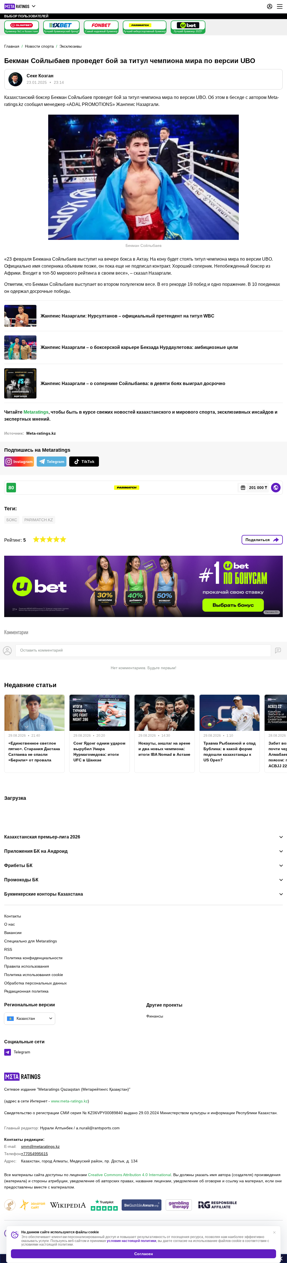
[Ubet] (188, 25)
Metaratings (36, 412)
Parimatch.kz (38, 520)
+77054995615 (34, 1153)
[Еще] (280, 6)
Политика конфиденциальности (33, 958)
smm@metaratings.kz (40, 1146)
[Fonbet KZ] (101, 25)
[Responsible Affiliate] (217, 1205)
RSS (8, 949)
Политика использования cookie (33, 974)
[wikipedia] (68, 1205)
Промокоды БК (21, 880)
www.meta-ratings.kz (69, 1101)
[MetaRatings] (22, 1076)
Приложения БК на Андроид (36, 851)
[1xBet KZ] (60, 25)
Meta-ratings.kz (41, 433)
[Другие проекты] (20, 6)
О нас (9, 924)
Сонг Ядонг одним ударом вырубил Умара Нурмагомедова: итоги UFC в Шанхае (99, 751)
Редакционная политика (26, 991)
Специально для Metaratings (30, 941)
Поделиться (258, 539)
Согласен (143, 1254)
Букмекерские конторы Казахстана (43, 894)
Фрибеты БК (18, 865)
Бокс (11, 520)
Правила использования (26, 966)
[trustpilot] (104, 1205)
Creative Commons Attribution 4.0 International (129, 1174)
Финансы (154, 1016)
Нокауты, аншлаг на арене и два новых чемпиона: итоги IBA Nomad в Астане (164, 749)
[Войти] (269, 6)
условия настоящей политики (131, 1241)
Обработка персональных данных (35, 983)
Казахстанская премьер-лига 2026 (42, 837)
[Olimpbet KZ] (21, 25)
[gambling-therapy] (179, 1205)
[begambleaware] (142, 1205)
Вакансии (13, 932)
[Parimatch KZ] (140, 25)
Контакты (12, 916)
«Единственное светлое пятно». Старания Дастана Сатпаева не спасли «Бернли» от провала (34, 751)
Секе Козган (40, 75)
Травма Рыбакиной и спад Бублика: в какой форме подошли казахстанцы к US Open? (229, 751)
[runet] (9, 1205)
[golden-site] (32, 1205)
